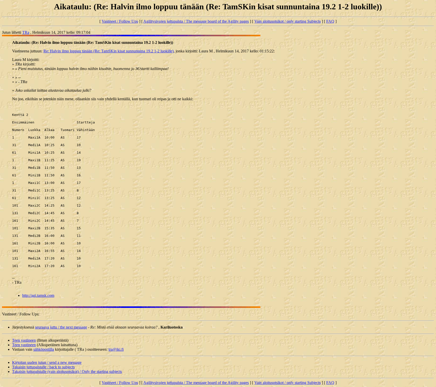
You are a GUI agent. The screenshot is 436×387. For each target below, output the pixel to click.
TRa (25, 32)
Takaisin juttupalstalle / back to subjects (43, 367)
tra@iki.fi (116, 349)
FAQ (330, 21)
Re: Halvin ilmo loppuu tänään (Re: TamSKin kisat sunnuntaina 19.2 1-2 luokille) (108, 51)
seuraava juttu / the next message (61, 327)
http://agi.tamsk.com (38, 295)
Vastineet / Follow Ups (120, 21)
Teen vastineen (24, 340)
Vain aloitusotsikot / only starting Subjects (287, 21)
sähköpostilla (43, 349)
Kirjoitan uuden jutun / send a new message (46, 362)
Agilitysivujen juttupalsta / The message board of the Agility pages (196, 21)
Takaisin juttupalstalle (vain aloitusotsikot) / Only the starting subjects (67, 371)
